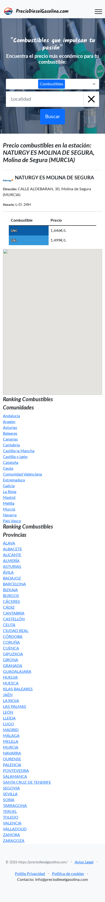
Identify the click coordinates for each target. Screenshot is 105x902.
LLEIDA (9, 718)
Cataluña (10, 463)
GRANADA (12, 666)
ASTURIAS (12, 567)
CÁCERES (11, 602)
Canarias (10, 439)
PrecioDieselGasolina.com (41, 12)
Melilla (8, 503)
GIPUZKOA (13, 654)
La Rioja (9, 492)
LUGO (8, 724)
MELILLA (10, 742)
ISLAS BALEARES (18, 689)
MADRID (11, 730)
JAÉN (7, 695)
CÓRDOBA (12, 637)
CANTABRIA (13, 613)
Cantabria (11, 445)
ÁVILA (8, 572)
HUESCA (11, 683)
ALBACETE (12, 549)
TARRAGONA (15, 806)
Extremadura (14, 480)
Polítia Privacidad (30, 874)
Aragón (9, 422)
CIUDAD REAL (15, 631)
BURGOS (11, 596)
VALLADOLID (15, 829)
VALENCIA (12, 823)
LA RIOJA (11, 701)
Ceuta (8, 468)
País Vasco (12, 521)
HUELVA (10, 677)
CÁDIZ (9, 607)
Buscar (52, 116)
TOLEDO (10, 817)
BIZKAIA (10, 590)
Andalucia (11, 416)
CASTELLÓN (14, 619)
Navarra (10, 515)
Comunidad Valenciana (22, 474)
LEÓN (8, 712)
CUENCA (11, 648)
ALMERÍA (11, 561)
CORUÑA (11, 642)
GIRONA (10, 660)
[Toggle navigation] (98, 11)
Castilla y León (15, 457)
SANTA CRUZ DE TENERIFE (27, 782)
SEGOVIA (11, 788)
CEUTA (9, 625)
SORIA (8, 800)
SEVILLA (10, 794)
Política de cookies (68, 874)
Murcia (9, 509)
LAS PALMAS (14, 707)
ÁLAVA (9, 543)
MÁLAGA (11, 736)
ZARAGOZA (13, 841)
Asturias (10, 428)
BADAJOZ (12, 578)
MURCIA (10, 747)
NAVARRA (12, 753)
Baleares (10, 433)
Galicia (9, 486)
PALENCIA (12, 765)
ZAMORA (11, 835)
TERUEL (10, 812)
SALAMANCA (15, 777)
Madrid (9, 498)
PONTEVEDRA (16, 771)
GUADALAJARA (17, 672)
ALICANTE (12, 555)
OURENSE (12, 759)
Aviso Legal (84, 862)
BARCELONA (14, 584)
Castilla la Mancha (18, 451)
